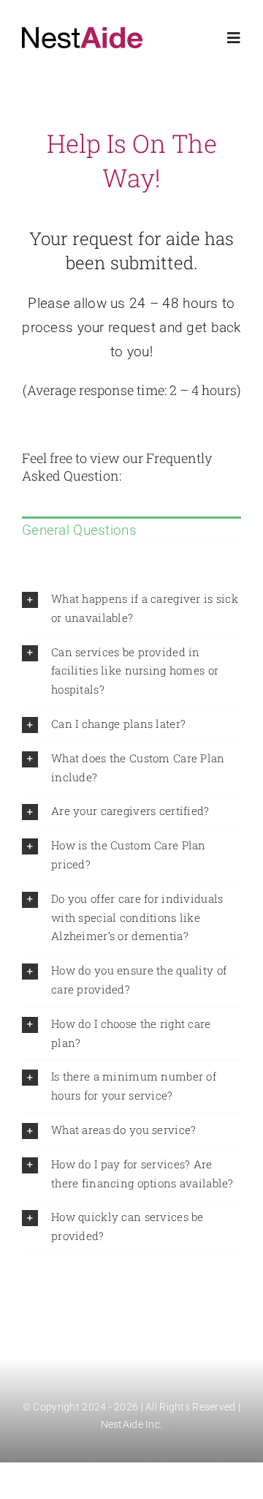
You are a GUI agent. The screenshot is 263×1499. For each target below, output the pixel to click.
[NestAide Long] (82, 34)
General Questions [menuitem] (79, 530)
